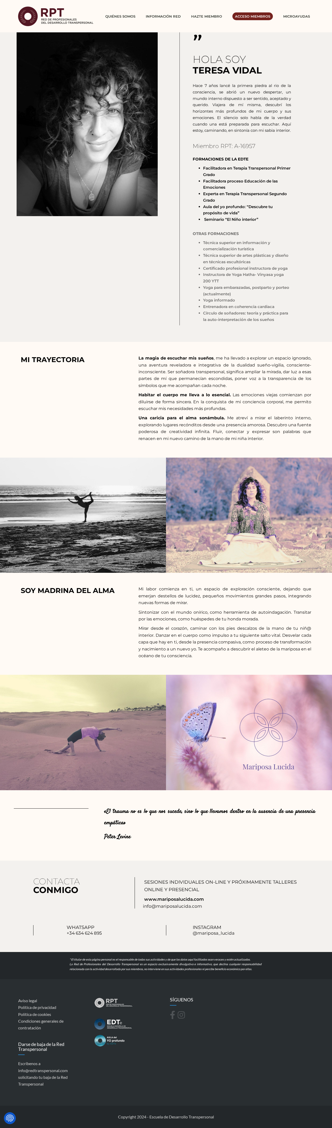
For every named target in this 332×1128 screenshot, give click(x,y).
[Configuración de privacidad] (10, 1118)
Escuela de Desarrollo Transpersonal (181, 1116)
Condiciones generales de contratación (41, 1024)
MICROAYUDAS (296, 16)
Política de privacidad (37, 1007)
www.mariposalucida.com (174, 899)
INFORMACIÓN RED (163, 16)
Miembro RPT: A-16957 (224, 146)
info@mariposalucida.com (172, 906)
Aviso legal (27, 1000)
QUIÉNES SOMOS (120, 16)
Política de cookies (34, 1014)
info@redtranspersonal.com (43, 1070)
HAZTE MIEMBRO (206, 16)
